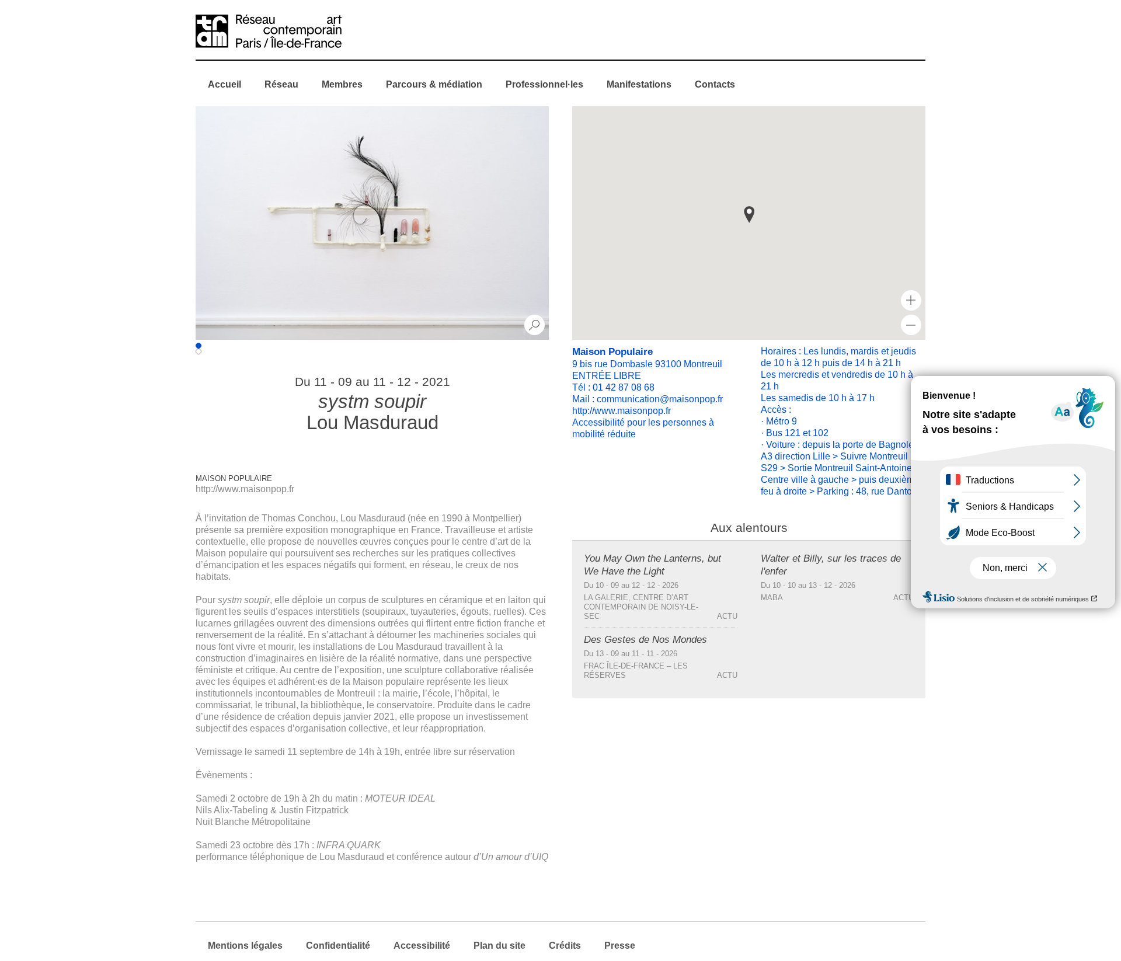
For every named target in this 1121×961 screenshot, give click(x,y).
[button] (749, 214)
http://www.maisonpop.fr (245, 489)
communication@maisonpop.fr (660, 399)
